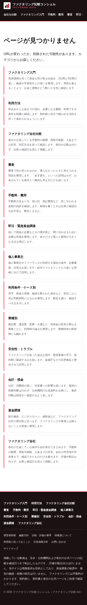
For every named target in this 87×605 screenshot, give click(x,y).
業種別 (35, 516)
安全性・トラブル (53, 516)
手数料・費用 (56, 14)
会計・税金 (75, 516)
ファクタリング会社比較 (60, 503)
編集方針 (24, 535)
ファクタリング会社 (30, 523)
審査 (69, 14)
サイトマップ (11, 548)
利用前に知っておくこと (17, 541)
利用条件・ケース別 (15, 516)
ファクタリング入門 (32, 14)
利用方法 (36, 503)
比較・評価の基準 (41, 535)
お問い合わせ (58, 541)
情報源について (63, 535)
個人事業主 (67, 509)
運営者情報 (10, 535)
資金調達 (9, 523)
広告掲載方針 (41, 541)
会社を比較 (10, 14)
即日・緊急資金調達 (44, 509)
